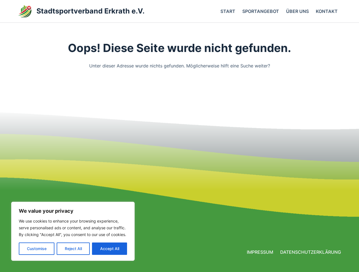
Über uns (297, 11)
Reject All (73, 248)
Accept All (109, 248)
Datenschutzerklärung (310, 252)
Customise (37, 248)
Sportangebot (260, 11)
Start (227, 11)
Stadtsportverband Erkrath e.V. (90, 11)
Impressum (260, 252)
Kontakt (327, 11)
